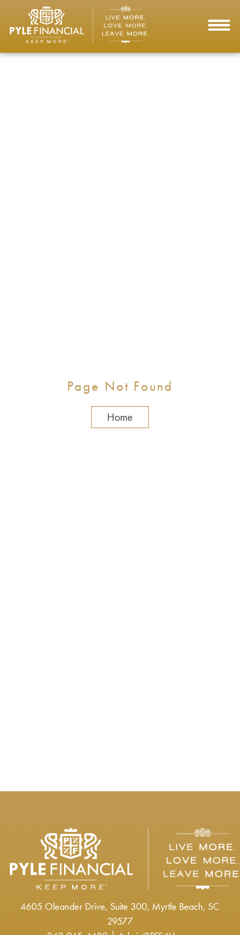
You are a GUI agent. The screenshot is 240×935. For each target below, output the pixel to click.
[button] (219, 26)
